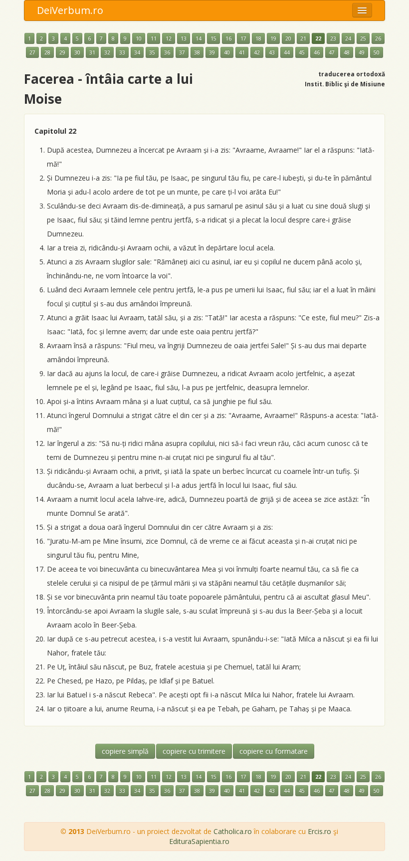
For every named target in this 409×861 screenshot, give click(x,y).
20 (288, 38)
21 (303, 38)
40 (227, 52)
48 (347, 52)
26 (378, 38)
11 (154, 38)
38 (197, 52)
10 (139, 38)
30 (77, 52)
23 (333, 38)
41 (242, 52)
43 (272, 52)
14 (199, 38)
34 (137, 52)
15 (213, 38)
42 (257, 52)
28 (47, 52)
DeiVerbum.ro (70, 10)
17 (243, 38)
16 (228, 38)
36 (167, 52)
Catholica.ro (232, 831)
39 (212, 52)
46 (317, 52)
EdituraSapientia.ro (199, 841)
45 (302, 52)
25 (363, 38)
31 (92, 52)
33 (122, 52)
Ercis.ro (319, 831)
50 (377, 52)
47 (332, 52)
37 (182, 52)
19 (273, 38)
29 (62, 52)
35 (152, 52)
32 (107, 52)
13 (184, 38)
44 (287, 52)
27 (32, 52)
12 (169, 38)
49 (362, 52)
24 (348, 38)
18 (258, 38)
